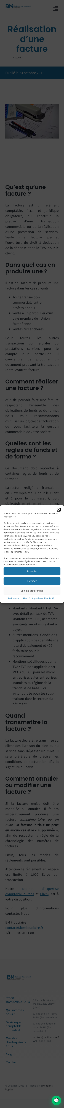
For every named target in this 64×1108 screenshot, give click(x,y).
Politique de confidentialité (41, 598)
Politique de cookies (17, 598)
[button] (58, 509)
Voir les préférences (32, 590)
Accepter (32, 571)
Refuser (32, 580)
